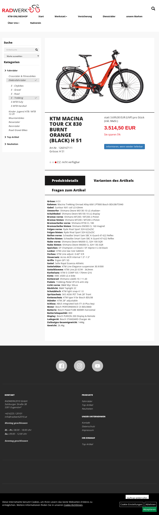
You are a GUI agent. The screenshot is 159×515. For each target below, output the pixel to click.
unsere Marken (134, 16)
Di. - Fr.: (9, 429)
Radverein (35, 22)
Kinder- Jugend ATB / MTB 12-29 (22, 112)
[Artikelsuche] (153, 8)
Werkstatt (60, 16)
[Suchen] (36, 50)
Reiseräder (14, 122)
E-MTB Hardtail (19, 105)
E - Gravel (16, 89)
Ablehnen (151, 504)
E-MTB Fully (17, 101)
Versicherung (85, 16)
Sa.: (7, 433)
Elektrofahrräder (17, 80)
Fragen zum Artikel (69, 190)
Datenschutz (88, 426)
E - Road (15, 93)
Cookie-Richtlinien (73, 505)
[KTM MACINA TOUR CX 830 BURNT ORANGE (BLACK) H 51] (100, 73)
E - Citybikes (17, 85)
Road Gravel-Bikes (18, 130)
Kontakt (86, 422)
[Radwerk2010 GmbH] (21, 8)
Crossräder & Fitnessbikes (22, 76)
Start (41, 16)
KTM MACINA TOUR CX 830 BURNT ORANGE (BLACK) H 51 (66, 129)
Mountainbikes (16, 117)
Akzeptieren (149, 509)
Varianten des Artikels (114, 180)
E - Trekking (17, 97)
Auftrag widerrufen (137, 497)
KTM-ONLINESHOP (18, 16)
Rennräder (14, 126)
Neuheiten (12, 144)
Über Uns (13, 22)
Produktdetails (65, 180)
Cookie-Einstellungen (131, 504)
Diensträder (109, 16)
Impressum (88, 430)
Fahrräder (12, 70)
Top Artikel (13, 137)
